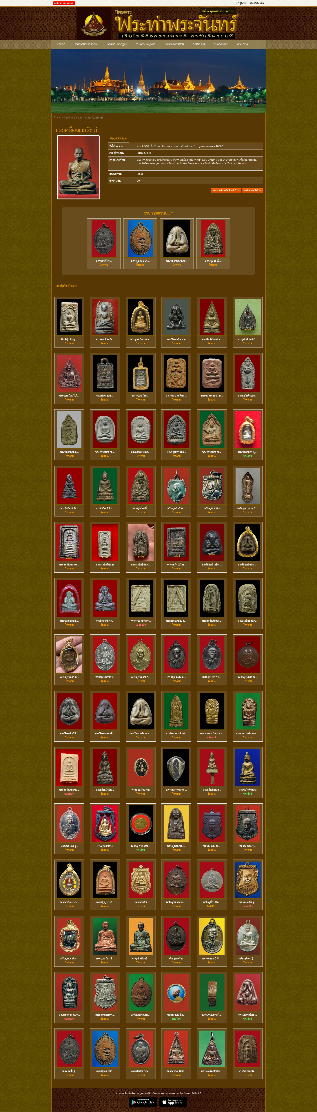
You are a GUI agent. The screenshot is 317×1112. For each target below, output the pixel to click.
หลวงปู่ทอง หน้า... (140, 261)
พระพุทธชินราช (105, 846)
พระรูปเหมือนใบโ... (248, 339)
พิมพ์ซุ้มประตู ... (69, 339)
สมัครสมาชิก (257, 3)
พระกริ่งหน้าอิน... (105, 789)
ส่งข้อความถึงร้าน (252, 190)
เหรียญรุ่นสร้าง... (176, 958)
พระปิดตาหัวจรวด (176, 339)
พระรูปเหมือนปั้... (105, 958)
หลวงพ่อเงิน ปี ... (212, 846)
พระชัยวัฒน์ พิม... (105, 508)
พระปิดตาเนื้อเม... (247, 1014)
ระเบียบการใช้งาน (174, 44)
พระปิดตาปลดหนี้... (105, 733)
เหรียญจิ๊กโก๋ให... (212, 902)
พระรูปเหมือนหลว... (140, 339)
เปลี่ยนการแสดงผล (63, 3)
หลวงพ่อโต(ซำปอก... (212, 1071)
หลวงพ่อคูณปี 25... (212, 958)
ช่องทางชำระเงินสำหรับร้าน (226, 190)
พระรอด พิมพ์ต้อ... (105, 339)
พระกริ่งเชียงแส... (212, 789)
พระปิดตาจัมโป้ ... (69, 733)
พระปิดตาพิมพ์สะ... (212, 564)
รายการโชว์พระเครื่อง (86, 44)
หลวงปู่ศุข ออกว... (105, 395)
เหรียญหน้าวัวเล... (176, 508)
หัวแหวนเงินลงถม (141, 789)
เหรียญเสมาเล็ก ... (69, 958)
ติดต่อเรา (242, 44)
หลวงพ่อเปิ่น (140, 902)
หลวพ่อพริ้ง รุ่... (104, 261)
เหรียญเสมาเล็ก (212, 508)
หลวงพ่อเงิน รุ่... (247, 846)
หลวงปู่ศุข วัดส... (140, 395)
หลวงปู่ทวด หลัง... (176, 846)
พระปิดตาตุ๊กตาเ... (69, 452)
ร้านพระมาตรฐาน (117, 44)
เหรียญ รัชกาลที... (140, 846)
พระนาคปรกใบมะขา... (212, 733)
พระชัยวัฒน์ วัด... (69, 508)
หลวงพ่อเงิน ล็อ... (176, 1014)
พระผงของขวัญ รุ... (141, 620)
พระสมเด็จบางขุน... (69, 789)
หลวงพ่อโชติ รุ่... (69, 846)
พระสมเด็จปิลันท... (140, 564)
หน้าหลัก (60, 44)
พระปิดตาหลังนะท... (176, 261)
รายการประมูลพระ (146, 44)
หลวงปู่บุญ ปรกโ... (105, 902)
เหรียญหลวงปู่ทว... (105, 1014)
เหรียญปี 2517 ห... (176, 677)
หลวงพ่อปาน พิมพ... (176, 395)
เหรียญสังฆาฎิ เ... (247, 958)
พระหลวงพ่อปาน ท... (212, 395)
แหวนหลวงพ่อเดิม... (176, 789)
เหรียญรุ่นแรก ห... (69, 677)
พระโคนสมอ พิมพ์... (176, 733)
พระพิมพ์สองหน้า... (212, 339)
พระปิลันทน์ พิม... (247, 1071)
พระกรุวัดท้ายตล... (247, 395)
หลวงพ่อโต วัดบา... (176, 1071)
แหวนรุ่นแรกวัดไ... (212, 1014)
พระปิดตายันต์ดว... (247, 564)
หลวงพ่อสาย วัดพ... (141, 1071)
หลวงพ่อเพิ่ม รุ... (247, 902)
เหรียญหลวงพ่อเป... (176, 902)
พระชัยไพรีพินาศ (247, 789)
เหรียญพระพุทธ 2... (247, 508)
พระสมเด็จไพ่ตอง (105, 564)
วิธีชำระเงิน (199, 44)
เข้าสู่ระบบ (241, 3)
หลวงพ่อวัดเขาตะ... (69, 902)
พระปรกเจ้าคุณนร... (69, 1014)
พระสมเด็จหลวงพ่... (69, 564)
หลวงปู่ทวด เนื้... (213, 261)
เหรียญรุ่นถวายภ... (140, 677)
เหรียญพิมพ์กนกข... (105, 677)
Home (57, 117)
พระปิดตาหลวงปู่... (247, 452)
